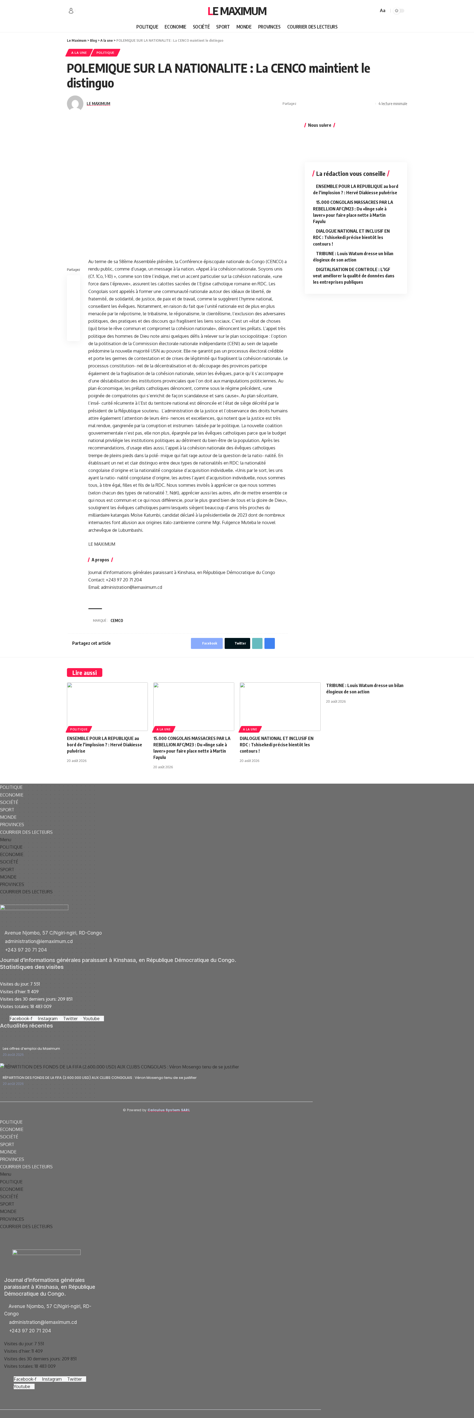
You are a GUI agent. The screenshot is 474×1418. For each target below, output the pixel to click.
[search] (373, 10)
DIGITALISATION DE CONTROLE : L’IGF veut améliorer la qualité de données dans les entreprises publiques (353, 276)
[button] (156, 839)
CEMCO (117, 620)
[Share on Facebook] (302, 103)
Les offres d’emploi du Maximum (31, 1048)
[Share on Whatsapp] (319, 103)
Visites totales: (15, 1006)
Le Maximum (237, 10)
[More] (370, 103)
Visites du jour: (15, 984)
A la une (79, 52)
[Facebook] (80, 11)
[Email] (344, 103)
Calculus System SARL (169, 1110)
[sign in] (71, 10)
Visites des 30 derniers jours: (29, 999)
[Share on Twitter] (310, 103)
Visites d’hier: (13, 991)
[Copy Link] (353, 103)
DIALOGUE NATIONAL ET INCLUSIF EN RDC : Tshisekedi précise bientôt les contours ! (351, 237)
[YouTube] (92, 11)
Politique (105, 52)
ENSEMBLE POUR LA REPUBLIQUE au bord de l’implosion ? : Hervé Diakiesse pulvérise (104, 745)
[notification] (366, 10)
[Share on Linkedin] (327, 103)
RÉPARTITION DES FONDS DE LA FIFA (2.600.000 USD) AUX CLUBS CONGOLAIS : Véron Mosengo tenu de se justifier (100, 1077)
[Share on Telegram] (336, 103)
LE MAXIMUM (98, 103)
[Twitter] (86, 11)
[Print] (361, 103)
